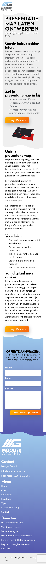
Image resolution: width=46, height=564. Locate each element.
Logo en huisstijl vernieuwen (15, 544)
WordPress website (11, 526)
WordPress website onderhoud (16, 535)
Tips (3, 503)
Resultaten (6, 498)
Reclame (5, 548)
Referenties (7, 494)
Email (8, 378)
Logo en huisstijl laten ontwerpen (18, 539)
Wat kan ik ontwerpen (12, 522)
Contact (5, 511)
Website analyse (9, 531)
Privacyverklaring (10, 507)
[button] (42, 6)
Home (4, 485)
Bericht (9, 388)
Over (3, 490)
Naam (8, 367)
